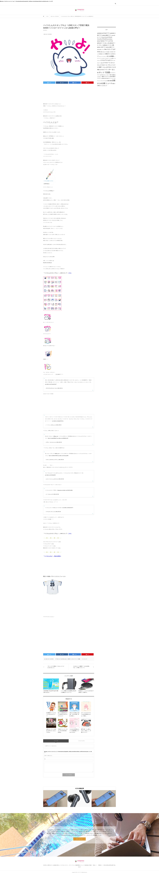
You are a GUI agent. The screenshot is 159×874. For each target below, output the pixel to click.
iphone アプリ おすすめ (107, 41)
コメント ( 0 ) (56, 740)
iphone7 (99, 41)
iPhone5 (102, 37)
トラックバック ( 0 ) (81, 740)
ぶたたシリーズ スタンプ (102, 56)
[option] (55, 798)
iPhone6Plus (99, 39)
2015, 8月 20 (58, 424)
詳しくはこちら (79, 838)
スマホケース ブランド (106, 65)
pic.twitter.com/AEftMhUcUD (62, 438)
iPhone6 (110, 37)
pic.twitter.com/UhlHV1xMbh (67, 490)
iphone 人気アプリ (101, 47)
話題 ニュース (107, 83)
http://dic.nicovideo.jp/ (47, 262)
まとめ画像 (110, 56)
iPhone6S (104, 39)
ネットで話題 (104, 72)
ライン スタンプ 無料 (108, 74)
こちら (59, 541)
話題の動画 (109, 80)
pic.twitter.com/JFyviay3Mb (63, 455)
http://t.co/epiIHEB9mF (52, 438)
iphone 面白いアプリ (100, 49)
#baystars (59, 490)
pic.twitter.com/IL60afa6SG (50, 475)
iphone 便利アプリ (110, 47)
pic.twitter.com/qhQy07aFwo (57, 420)
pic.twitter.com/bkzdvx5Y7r (68, 507)
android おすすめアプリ (103, 33)
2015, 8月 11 (60, 388)
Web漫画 (108, 51)
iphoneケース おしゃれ (103, 43)
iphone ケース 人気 (108, 45)
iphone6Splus (109, 39)
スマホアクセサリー (106, 60)
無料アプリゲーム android (107, 76)
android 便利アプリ (106, 35)
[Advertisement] (68, 94)
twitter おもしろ (103, 51)
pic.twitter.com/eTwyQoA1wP (50, 384)
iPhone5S (106, 37)
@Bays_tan (55, 436)
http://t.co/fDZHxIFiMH (53, 455)
